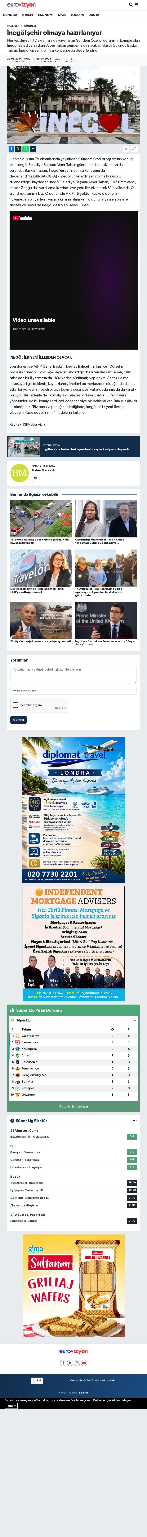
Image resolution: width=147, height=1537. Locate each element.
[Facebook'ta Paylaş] (11, 149)
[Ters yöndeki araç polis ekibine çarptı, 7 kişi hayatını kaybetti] (41, 518)
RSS (38, 1380)
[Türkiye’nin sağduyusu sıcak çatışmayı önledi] (41, 620)
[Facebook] (63, 1363)
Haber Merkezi (43, 470)
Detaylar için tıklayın (73, 1106)
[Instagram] (77, 1363)
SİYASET (28, 15)
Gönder (18, 719)
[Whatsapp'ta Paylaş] (25, 149)
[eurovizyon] (21, 5)
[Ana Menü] (136, 5)
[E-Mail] (35, 479)
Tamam (11, 1406)
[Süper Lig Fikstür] (135, 1120)
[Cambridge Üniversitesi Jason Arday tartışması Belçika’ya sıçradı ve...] (106, 518)
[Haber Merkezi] (19, 473)
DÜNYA (93, 15)
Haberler (13, 26)
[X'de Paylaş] (18, 149)
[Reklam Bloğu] (73, 809)
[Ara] (131, 5)
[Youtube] (84, 1363)
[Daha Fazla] (33, 149)
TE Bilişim (82, 1392)
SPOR (62, 15)
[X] (70, 1363)
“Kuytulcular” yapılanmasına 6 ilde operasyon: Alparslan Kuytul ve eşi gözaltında (98, 592)
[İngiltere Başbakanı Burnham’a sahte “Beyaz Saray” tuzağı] (106, 620)
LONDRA (77, 15)
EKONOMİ (45, 15)
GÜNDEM (10, 15)
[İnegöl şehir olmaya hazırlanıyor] (73, 105)
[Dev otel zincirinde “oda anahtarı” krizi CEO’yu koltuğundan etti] (41, 568)
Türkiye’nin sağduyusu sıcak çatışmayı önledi (40, 641)
